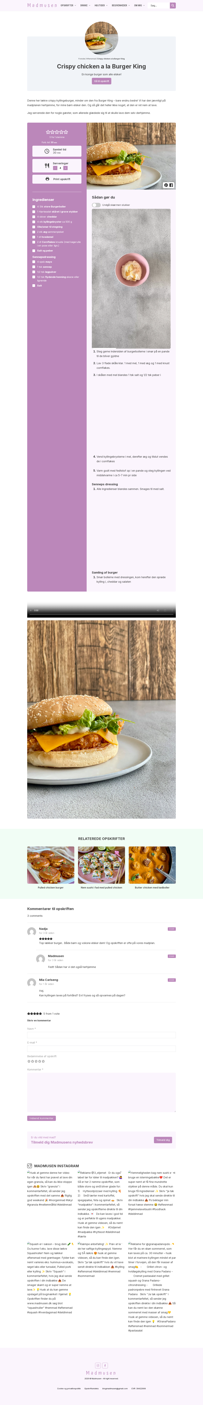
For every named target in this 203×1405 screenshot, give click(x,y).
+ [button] (65, 167)
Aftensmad (91, 59)
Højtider (100, 5)
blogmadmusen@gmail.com (115, 1388)
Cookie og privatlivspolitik (69, 1388)
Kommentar (35, 1069)
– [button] (55, 167)
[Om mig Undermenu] (144, 5)
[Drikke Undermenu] (89, 5)
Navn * (31, 1028)
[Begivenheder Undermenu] (129, 5)
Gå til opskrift (101, 81)
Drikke (84, 5)
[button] (48, 132)
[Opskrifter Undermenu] (75, 5)
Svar (171, 929)
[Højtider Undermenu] (106, 5)
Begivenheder (119, 5)
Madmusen (42, 5)
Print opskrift (61, 179)
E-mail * (32, 1042)
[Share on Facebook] (171, 185)
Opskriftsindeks (91, 1388)
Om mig (138, 5)
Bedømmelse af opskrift (41, 1056)
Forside (81, 59)
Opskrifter (67, 5)
